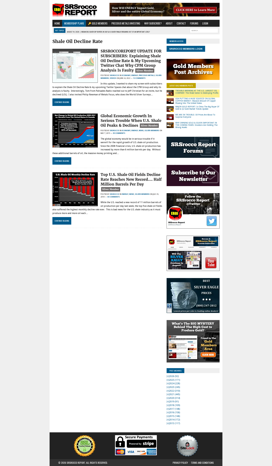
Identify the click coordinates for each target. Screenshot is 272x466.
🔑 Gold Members (97, 23)
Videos (113, 78)
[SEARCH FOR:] (204, 30)
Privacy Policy (180, 462)
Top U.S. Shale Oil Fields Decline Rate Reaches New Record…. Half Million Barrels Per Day (131, 179)
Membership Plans (74, 23)
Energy (134, 75)
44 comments (113, 197)
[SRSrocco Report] (78, 10)
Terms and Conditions (202, 462)
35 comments (119, 133)
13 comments (139, 78)
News (141, 131)
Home (57, 23)
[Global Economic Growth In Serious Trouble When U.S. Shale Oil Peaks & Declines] (75, 145)
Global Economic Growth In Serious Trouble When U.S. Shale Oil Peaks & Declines (131, 121)
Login (205, 23)
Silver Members (151, 131)
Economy (126, 75)
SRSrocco (114, 75)
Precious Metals (147, 75)
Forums (194, 23)
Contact (181, 23)
